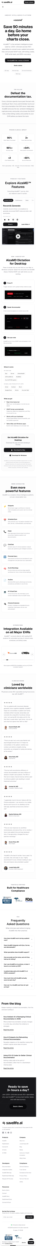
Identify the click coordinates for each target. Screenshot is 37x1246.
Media (21, 1150)
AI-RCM (4, 1153)
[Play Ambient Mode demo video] (18, 236)
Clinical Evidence (24, 1166)
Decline (24, 1242)
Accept (31, 1242)
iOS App (7, 70)
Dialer (27, 200)
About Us (22, 1141)
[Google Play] (9, 219)
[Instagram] (11, 1132)
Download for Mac (19, 450)
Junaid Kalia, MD (24, 1144)
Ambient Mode (8, 200)
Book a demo (18, 65)
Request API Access (7, 1179)
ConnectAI (5, 1147)
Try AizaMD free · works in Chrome (18, 60)
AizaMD (4, 1141)
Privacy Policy (23, 1176)
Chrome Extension (27, 70)
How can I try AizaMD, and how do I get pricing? (18, 986)
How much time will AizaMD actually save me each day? (18, 979)
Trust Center (23, 1169)
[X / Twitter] (5, 1132)
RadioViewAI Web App (8, 1176)
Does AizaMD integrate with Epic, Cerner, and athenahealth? (18, 946)
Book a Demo (29, 2)
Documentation (6, 1166)
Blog (21, 1147)
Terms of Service (24, 1179)
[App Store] (5, 219)
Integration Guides (7, 1169)
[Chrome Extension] (13, 219)
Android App (15, 70)
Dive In (10, 224)
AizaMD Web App (6, 1172)
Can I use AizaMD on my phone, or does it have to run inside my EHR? (18, 965)
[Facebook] (8, 1132)
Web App (18, 74)
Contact (4, 1193)
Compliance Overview (25, 1172)
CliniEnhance (18, 200)
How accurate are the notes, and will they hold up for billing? (18, 958)
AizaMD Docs (5, 1196)
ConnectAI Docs (6, 1202)
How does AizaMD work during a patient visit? (18, 939)
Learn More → (25, 224)
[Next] (32, 654)
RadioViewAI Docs (7, 1199)
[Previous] (3, 654)
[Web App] (17, 219)
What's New (23, 1158)
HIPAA (21, 1182)
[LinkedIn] (3, 1132)
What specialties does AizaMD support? (18, 952)
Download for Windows (19, 455)
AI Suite (4, 1150)
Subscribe (29, 1217)
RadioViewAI (5, 1144)
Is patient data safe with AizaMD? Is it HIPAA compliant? (18, 972)
